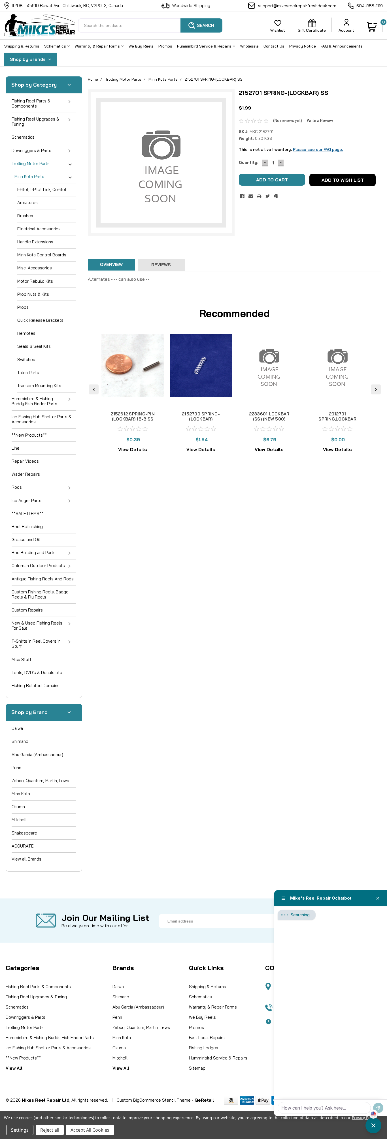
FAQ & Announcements (342, 46)
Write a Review (320, 120)
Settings (20, 1130)
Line (16, 448)
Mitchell (19, 819)
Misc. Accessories (34, 268)
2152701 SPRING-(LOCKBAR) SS (214, 79)
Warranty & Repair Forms (98, 46)
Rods (17, 487)
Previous (94, 389)
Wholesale (249, 46)
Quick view (132, 399)
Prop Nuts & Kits (33, 294)
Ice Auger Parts (26, 500)
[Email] (250, 196)
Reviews (161, 264)
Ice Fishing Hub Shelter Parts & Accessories (41, 419)
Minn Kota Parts (29, 176)
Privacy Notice (302, 46)
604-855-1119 (369, 5)
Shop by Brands (28, 59)
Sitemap (197, 1068)
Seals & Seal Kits (34, 346)
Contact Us (273, 46)
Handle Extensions (35, 241)
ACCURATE (23, 846)
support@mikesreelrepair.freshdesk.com (297, 5)
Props (23, 307)
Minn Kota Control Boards (41, 255)
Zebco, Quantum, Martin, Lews (40, 780)
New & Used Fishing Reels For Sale (37, 625)
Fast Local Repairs (207, 1037)
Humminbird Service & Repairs (205, 46)
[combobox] (150, 25)
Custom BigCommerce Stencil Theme (154, 1100)
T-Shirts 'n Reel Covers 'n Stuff (36, 643)
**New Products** (29, 435)
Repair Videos (25, 461)
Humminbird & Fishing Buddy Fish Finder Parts (34, 401)
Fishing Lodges (203, 1047)
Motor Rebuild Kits (35, 281)
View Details (132, 449)
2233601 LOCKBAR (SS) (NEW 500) (269, 416)
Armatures (27, 202)
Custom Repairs (27, 610)
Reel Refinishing (27, 526)
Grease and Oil (26, 539)
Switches (26, 359)
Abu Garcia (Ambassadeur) (37, 754)
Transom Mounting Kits (39, 385)
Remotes (26, 333)
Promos (165, 46)
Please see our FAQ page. (318, 149)
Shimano (20, 741)
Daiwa (17, 728)
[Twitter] (267, 196)
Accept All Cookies (90, 1130)
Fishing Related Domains (35, 685)
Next (376, 389)
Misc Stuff (21, 659)
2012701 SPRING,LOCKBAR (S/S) (337, 419)
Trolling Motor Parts (31, 163)
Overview (111, 264)
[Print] (259, 196)
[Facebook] (242, 196)
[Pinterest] (276, 196)
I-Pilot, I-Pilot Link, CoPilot (42, 189)
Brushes (25, 215)
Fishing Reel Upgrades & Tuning (35, 121)
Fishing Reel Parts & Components (31, 103)
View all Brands (26, 859)
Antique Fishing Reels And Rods (43, 579)
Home (93, 79)
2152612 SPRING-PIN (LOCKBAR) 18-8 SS (132, 416)
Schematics (55, 46)
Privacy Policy (364, 1117)
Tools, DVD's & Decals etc (37, 672)
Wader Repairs (26, 474)
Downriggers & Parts (31, 150)
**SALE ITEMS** (27, 513)
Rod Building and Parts (34, 552)
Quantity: (248, 162)
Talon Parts (28, 372)
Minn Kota (21, 793)
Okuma (18, 806)
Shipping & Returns (21, 46)
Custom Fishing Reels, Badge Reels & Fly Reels (40, 594)
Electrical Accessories (39, 228)
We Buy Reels (141, 46)
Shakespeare (24, 833)
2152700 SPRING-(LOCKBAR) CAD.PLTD (201, 419)
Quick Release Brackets (40, 320)
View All (14, 1068)
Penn (16, 767)
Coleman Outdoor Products (38, 565)
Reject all (49, 1130)
